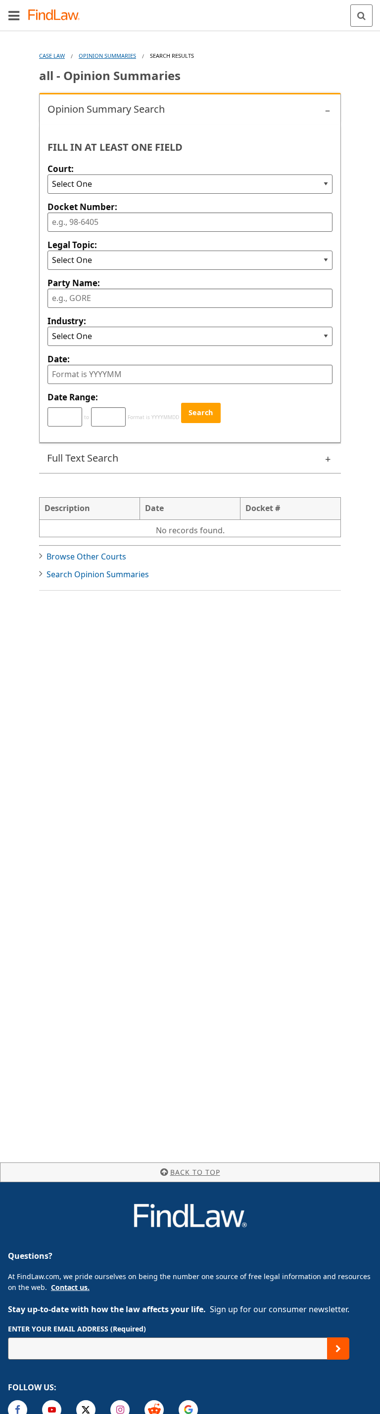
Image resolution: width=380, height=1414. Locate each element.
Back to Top (195, 1172)
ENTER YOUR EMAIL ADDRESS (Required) (77, 1328)
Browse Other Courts (86, 556)
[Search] (361, 15)
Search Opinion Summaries (98, 574)
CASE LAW (52, 55)
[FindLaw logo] (57, 15)
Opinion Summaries (107, 55)
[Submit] (338, 1348)
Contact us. (70, 1287)
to (86, 417)
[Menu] (14, 15)
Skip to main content (190, 11)
